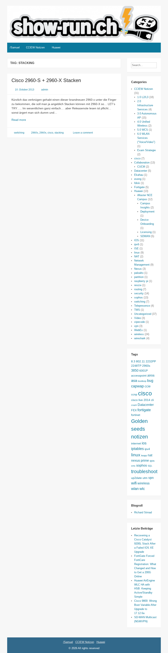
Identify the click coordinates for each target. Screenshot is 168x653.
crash (134, 405)
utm (145, 477)
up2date (136, 477)
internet (136, 443)
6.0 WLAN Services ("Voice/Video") (146, 138)
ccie (148, 386)
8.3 (133, 361)
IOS (136, 240)
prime (145, 460)
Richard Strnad (143, 512)
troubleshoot (144, 471)
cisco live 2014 (140, 400)
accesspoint (138, 375)
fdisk (137, 183)
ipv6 (136, 244)
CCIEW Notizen (35, 47)
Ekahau (138, 174)
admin (44, 89)
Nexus (138, 268)
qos (152, 460)
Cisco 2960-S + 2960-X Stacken (46, 80)
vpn (136, 326)
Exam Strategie (146, 150)
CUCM (141, 166)
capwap (137, 386)
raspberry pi (141, 281)
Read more (23, 120)
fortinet (135, 415)
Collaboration (142, 162)
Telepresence (142, 305)
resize (137, 285)
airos (150, 375)
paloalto (138, 272)
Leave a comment (83, 132)
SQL (150, 466)
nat (150, 455)
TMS (137, 309)
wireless (139, 334)
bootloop (142, 381)
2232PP (151, 361)
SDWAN (145, 236)
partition (139, 277)
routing (138, 289)
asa (134, 381)
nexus (135, 460)
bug (150, 381)
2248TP (136, 365)
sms (133, 466)
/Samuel (15, 47)
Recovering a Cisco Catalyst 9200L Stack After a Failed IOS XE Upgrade (145, 543)
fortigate (144, 410)
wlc (142, 489)
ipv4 (147, 449)
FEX (134, 410)
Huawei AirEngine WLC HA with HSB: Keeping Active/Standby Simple (144, 588)
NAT (136, 256)
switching (19, 132)
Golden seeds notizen (139, 429)
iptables (137, 449)
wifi (134, 483)
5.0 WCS (142, 129)
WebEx (138, 330)
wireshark (139, 338)
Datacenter (140, 170)
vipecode (139, 321)
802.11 (140, 361)
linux (137, 252)
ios (144, 443)
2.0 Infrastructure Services (145, 105)
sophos (138, 297)
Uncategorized (142, 313)
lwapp (144, 455)
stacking (59, 132)
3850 (134, 370)
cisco (50, 132)
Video (137, 318)
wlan (135, 489)
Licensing (146, 232)
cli (152, 400)
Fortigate (139, 187)
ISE (136, 248)
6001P (143, 370)
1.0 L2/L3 (142, 97)
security (139, 293)
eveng (137, 178)
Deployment (147, 211)
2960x (42, 132)
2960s (34, 132)
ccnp (134, 394)
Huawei (56, 47)
